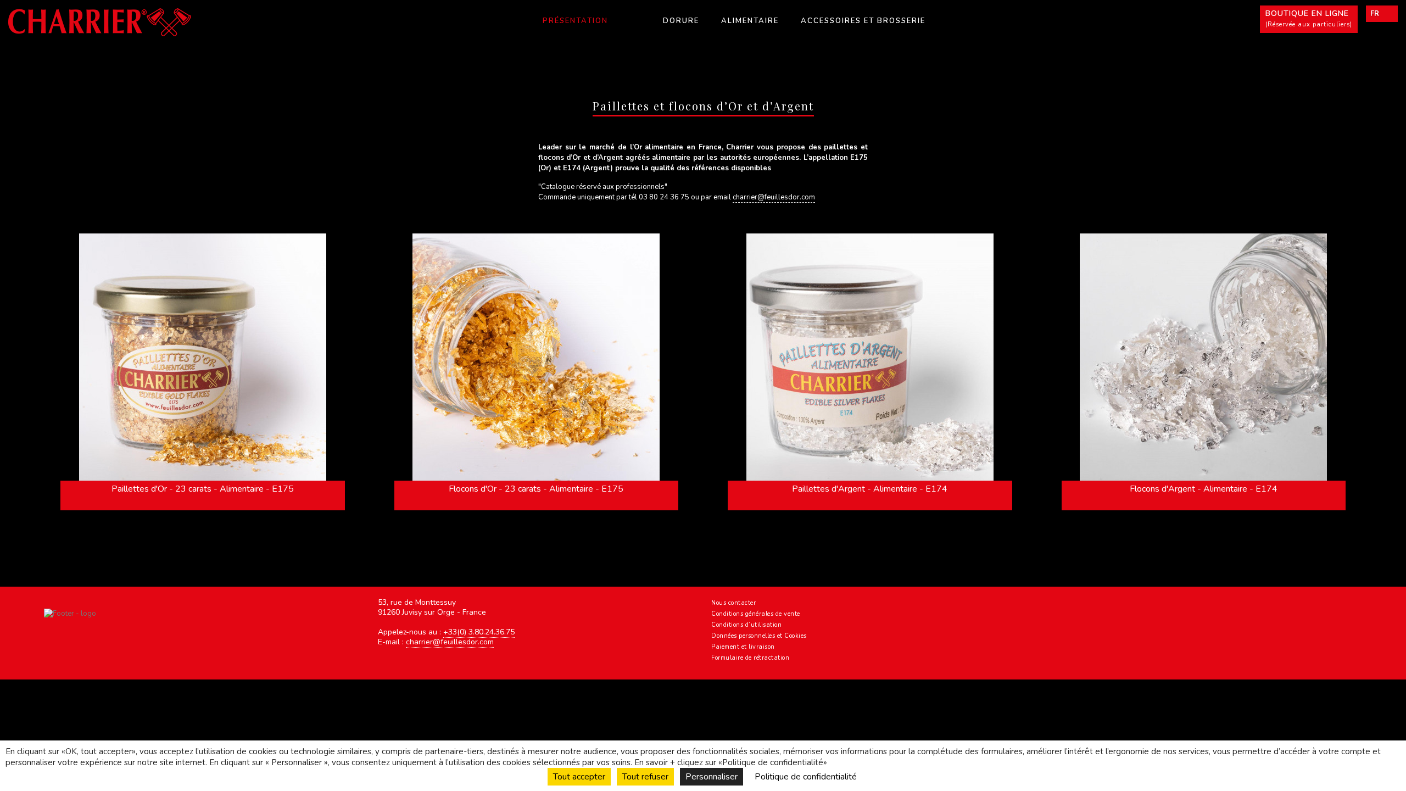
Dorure (681, 21)
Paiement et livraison (743, 647)
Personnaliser (711, 777)
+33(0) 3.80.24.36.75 (479, 632)
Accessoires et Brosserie (863, 21)
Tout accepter (579, 777)
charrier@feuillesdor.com (774, 197)
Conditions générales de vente (755, 614)
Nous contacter (733, 603)
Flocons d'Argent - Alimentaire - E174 (1203, 489)
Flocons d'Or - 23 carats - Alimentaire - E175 (536, 489)
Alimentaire (750, 21)
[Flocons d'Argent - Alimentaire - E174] (1204, 357)
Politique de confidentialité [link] (806, 777)
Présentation (575, 21)
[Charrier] (140, 22)
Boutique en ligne (1308, 18)
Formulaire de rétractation (750, 658)
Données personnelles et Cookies (759, 636)
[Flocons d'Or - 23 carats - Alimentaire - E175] (537, 357)
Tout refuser (645, 777)
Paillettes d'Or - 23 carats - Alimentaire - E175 (202, 489)
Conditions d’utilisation (746, 625)
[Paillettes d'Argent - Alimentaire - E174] (870, 357)
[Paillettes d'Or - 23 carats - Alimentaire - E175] (203, 357)
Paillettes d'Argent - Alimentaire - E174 (869, 489)
